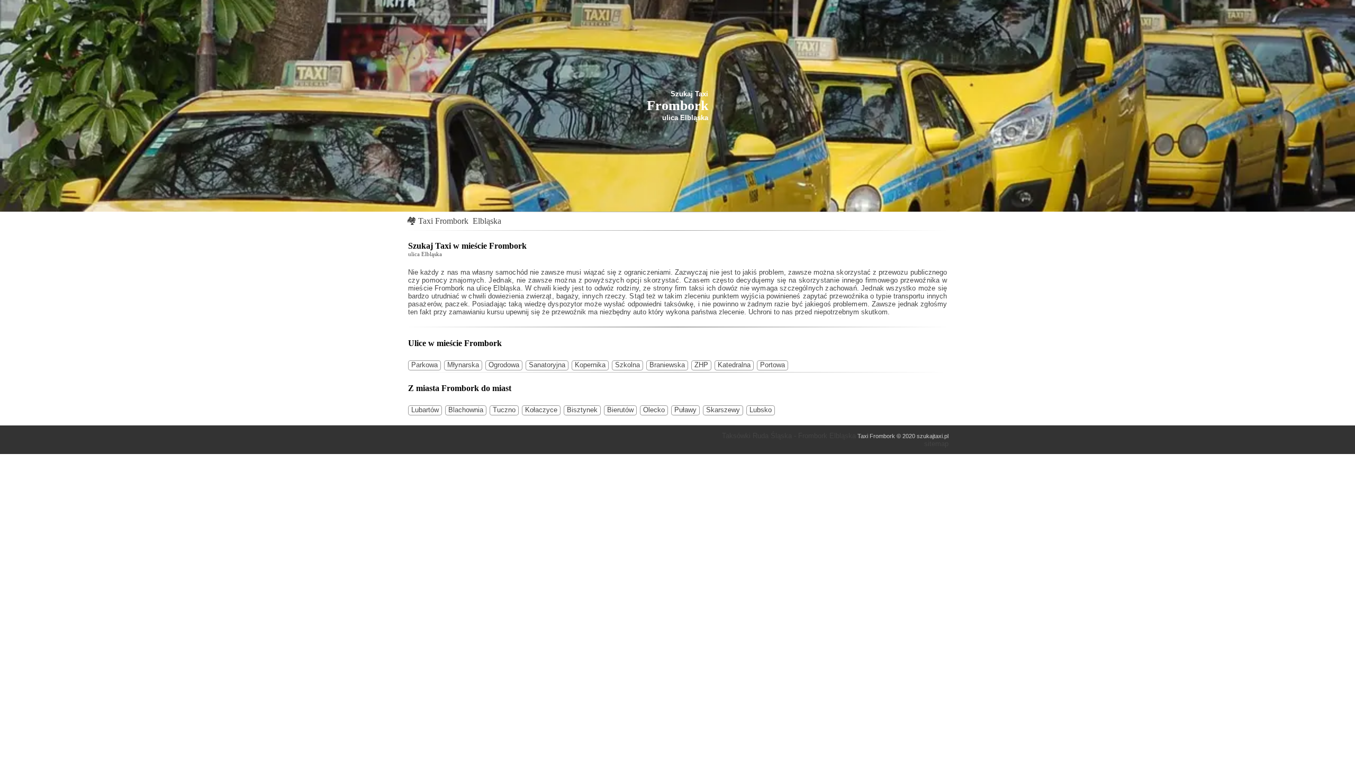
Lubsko (760, 410)
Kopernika (590, 365)
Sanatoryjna (547, 365)
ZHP (701, 365)
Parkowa (424, 365)
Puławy (685, 410)
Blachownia (465, 410)
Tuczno (504, 410)
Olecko (654, 410)
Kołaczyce (541, 410)
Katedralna (734, 365)
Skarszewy (723, 410)
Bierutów (620, 410)
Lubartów (425, 410)
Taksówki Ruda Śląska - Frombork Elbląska (789, 436)
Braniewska (667, 365)
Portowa (772, 365)
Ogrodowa (504, 365)
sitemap (936, 444)
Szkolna (627, 365)
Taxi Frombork (443, 220)
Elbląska (487, 220)
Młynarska (463, 365)
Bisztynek (582, 410)
